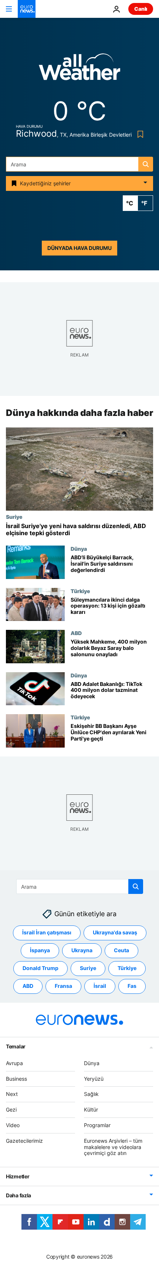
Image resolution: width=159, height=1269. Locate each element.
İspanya (40, 950)
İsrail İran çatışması (46, 932)
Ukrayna (81, 950)
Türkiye (80, 591)
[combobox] (79, 164)
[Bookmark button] (139, 134)
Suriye (14, 517)
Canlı (140, 9)
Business (16, 1079)
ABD (76, 633)
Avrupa (14, 1063)
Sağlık (91, 1094)
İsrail (100, 986)
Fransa (63, 986)
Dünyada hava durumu (79, 248)
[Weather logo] (79, 69)
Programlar (97, 1125)
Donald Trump (40, 968)
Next (12, 1094)
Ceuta (121, 950)
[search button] (145, 164)
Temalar (16, 1046)
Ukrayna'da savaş (115, 932)
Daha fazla (18, 1195)
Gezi (11, 1109)
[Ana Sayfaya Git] (26, 9)
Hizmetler (17, 1176)
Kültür (91, 1109)
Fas (132, 986)
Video (13, 1125)
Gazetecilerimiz (24, 1141)
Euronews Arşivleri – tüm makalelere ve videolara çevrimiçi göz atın (113, 1147)
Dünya (79, 548)
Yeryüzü (94, 1079)
